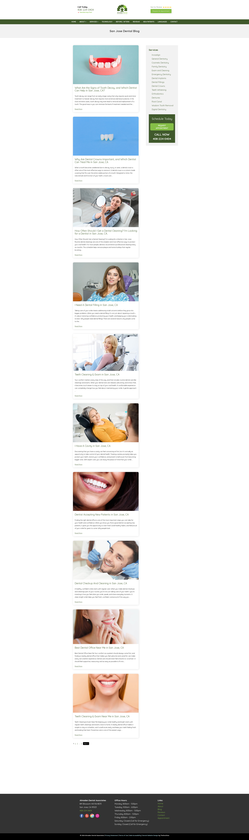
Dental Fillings (158, 82)
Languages (162, 22)
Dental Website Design (150, 835)
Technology (107, 22)
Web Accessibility (135, 835)
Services (93, 22)
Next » (86, 743)
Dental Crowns (158, 86)
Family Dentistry (159, 66)
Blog (160, 809)
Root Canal (157, 101)
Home (73, 22)
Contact (174, 22)
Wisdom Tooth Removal (162, 105)
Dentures (156, 97)
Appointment (163, 818)
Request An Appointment (161, 11)
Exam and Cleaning (160, 70)
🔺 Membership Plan (85, 12)
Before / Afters (122, 22)
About (82, 22)
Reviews (136, 22)
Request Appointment (162, 126)
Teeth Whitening (159, 90)
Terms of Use (123, 835)
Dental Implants (159, 78)
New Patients (148, 22)
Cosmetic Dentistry (160, 62)
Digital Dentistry (159, 109)
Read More (78, 109)
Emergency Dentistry (161, 74)
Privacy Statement (111, 835)
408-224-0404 (86, 9)
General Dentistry (160, 59)
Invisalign (156, 55)
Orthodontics (158, 94)
